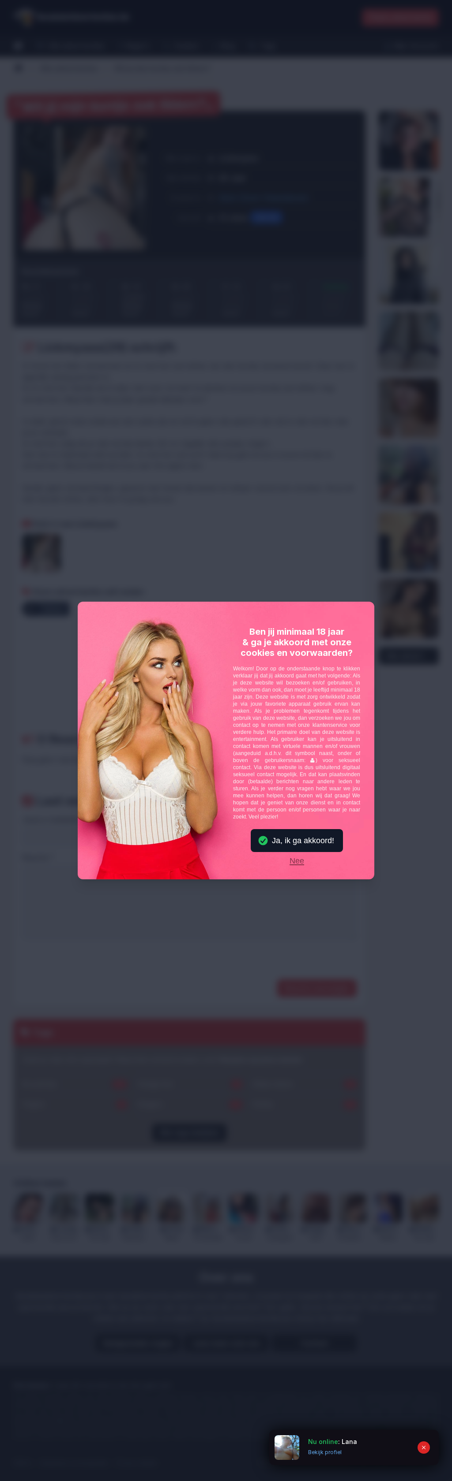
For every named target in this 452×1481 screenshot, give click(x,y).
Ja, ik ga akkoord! (303, 840)
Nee (297, 861)
